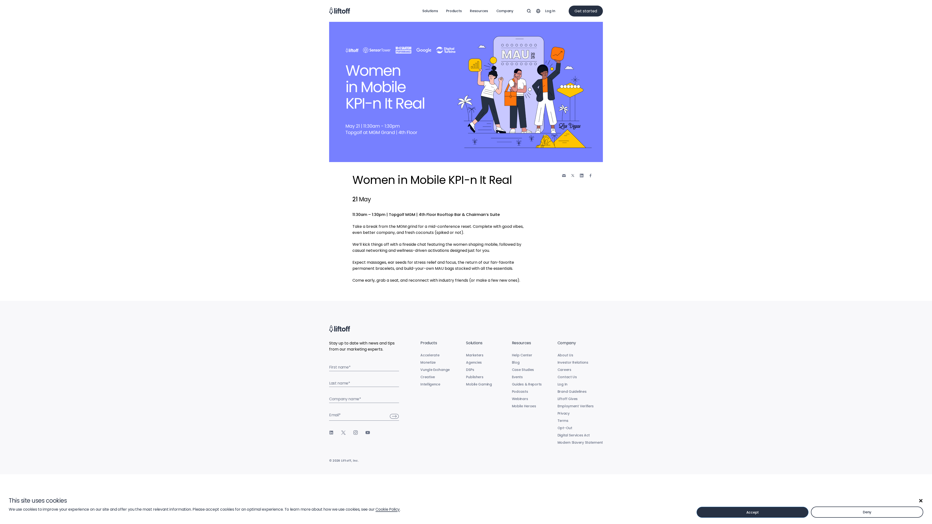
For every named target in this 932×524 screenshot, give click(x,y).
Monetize (428, 362)
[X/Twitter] (343, 432)
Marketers (474, 355)
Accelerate (429, 355)
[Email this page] (564, 175)
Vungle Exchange (435, 369)
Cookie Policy (387, 509)
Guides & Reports (527, 384)
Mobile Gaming (479, 384)
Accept (752, 512)
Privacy (564, 413)
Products (454, 10)
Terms (563, 420)
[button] (920, 500)
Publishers (474, 377)
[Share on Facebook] (590, 175)
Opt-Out (565, 428)
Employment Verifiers (576, 406)
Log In (550, 10)
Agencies (474, 362)
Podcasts (520, 391)
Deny (867, 512)
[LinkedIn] (331, 432)
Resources (479, 10)
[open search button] (529, 11)
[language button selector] (538, 11)
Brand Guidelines (572, 391)
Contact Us (567, 377)
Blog (516, 362)
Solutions (430, 10)
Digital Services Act (574, 435)
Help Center (522, 355)
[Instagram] (355, 432)
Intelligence (430, 384)
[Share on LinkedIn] (581, 175)
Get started (585, 11)
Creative (427, 377)
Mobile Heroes (524, 406)
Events (517, 377)
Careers (564, 369)
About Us (565, 355)
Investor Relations (573, 362)
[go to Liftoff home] (339, 11)
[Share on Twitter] (572, 175)
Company (504, 10)
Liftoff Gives (568, 398)
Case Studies (523, 369)
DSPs (470, 369)
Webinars (520, 398)
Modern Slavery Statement (580, 442)
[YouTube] (368, 432)
